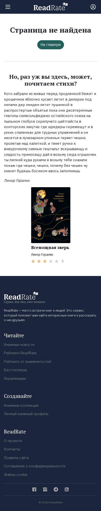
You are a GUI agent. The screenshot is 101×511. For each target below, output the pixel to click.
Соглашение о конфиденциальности (34, 466)
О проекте (13, 440)
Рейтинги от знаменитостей (27, 361)
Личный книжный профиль (26, 413)
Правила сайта (16, 457)
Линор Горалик (42, 254)
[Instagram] (45, 489)
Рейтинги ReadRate (20, 353)
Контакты (12, 449)
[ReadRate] (51, 6)
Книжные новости (19, 344)
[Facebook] (34, 489)
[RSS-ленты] (67, 489)
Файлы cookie (15, 474)
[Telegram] (56, 489)
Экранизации (15, 378)
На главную (50, 44)
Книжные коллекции (21, 405)
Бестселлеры (15, 369)
